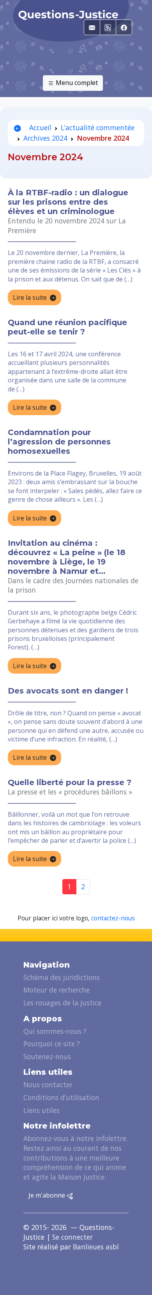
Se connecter (72, 1237)
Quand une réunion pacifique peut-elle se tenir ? (67, 327)
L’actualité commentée (97, 127)
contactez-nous (113, 918)
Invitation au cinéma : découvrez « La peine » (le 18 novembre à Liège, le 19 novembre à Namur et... (66, 557)
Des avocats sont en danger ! (68, 690)
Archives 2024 (45, 138)
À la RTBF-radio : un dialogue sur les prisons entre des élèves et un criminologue (68, 202)
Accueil (39, 127)
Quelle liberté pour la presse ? (69, 782)
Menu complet (76, 82)
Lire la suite (30, 297)
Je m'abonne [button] (47, 1195)
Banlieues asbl (96, 1246)
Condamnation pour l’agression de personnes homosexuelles (59, 442)
